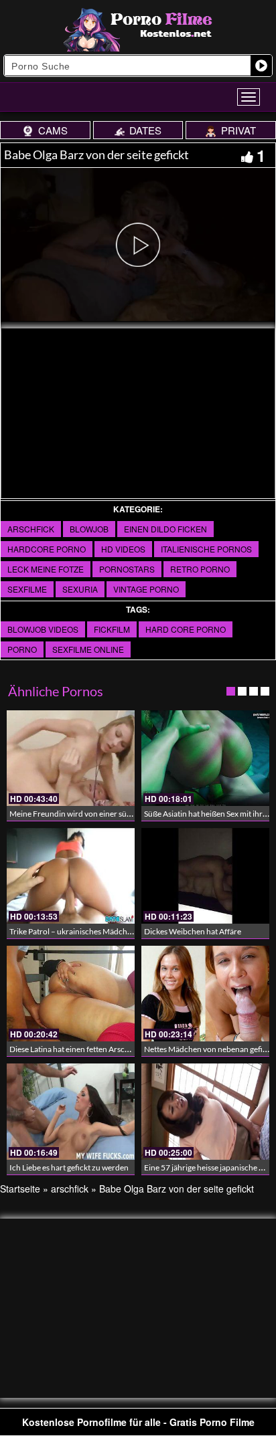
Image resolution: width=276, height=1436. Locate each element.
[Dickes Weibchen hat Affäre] (205, 876)
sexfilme (27, 589)
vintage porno (146, 589)
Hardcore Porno (46, 548)
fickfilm (112, 629)
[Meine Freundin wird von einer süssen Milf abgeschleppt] (71, 758)
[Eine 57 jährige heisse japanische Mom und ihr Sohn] (205, 1111)
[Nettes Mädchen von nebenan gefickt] (205, 993)
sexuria (80, 589)
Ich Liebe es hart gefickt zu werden (69, 1167)
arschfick (30, 528)
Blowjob (89, 528)
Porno (22, 649)
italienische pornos (206, 548)
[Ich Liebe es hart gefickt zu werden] (71, 1111)
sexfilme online (88, 649)
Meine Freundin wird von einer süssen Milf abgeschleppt (107, 814)
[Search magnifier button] (261, 65)
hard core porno (185, 629)
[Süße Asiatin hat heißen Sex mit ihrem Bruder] (205, 758)
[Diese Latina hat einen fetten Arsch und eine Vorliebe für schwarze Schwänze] (71, 993)
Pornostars (127, 569)
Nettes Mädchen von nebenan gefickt (208, 1049)
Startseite (20, 1188)
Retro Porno (200, 569)
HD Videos (123, 548)
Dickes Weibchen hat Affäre (192, 931)
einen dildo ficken (165, 528)
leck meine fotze (45, 569)
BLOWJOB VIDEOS (42, 629)
